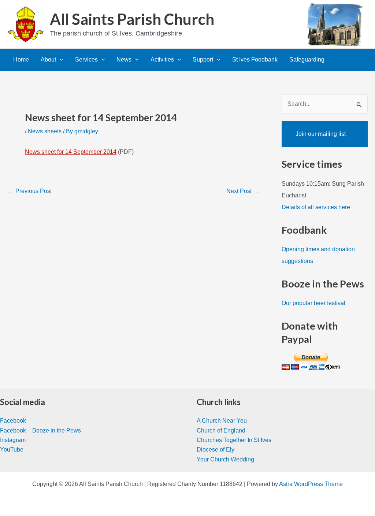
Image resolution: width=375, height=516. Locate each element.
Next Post (242, 191)
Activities (162, 59)
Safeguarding (306, 59)
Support (203, 59)
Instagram (13, 440)
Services (86, 59)
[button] (59, 60)
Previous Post (30, 191)
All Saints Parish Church (132, 19)
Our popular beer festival (313, 303)
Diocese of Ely (215, 449)
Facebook (13, 420)
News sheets (45, 131)
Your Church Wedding (225, 459)
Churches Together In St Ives (234, 440)
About (48, 59)
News (123, 59)
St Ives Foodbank (255, 59)
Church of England (221, 430)
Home (21, 59)
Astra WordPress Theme (311, 484)
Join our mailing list (321, 134)
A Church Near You (222, 420)
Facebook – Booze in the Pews (40, 430)
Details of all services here (316, 207)
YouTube (11, 449)
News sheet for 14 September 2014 (70, 152)
